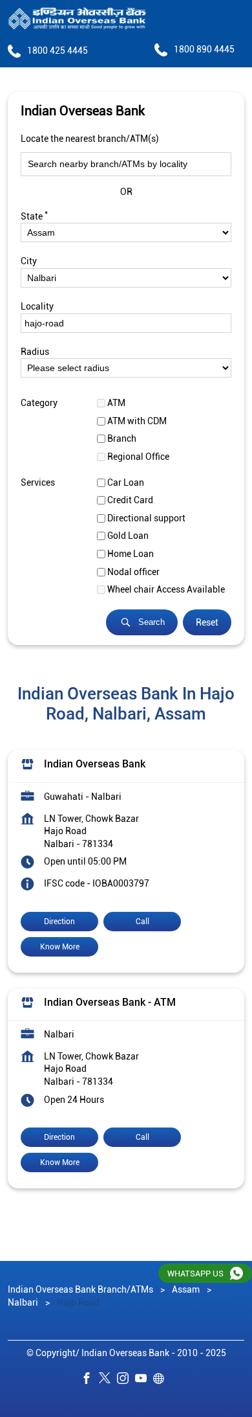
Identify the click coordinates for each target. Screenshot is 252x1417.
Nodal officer (133, 571)
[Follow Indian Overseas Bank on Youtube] (144, 1380)
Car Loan (125, 482)
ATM (116, 403)
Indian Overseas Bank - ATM (110, 1001)
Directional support (146, 518)
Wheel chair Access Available (166, 589)
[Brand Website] (162, 1380)
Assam (186, 1289)
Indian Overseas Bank (94, 764)
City (29, 261)
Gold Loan (128, 535)
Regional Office (138, 456)
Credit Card (130, 500)
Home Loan (130, 554)
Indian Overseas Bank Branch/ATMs (81, 1289)
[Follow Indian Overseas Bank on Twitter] (108, 1380)
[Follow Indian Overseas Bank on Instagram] (126, 1380)
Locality (37, 306)
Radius (35, 351)
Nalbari (23, 1302)
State (34, 215)
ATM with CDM (137, 421)
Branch (121, 438)
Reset (207, 622)
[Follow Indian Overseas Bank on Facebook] (90, 1380)
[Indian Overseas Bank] (77, 19)
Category (39, 403)
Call (142, 920)
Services (38, 482)
